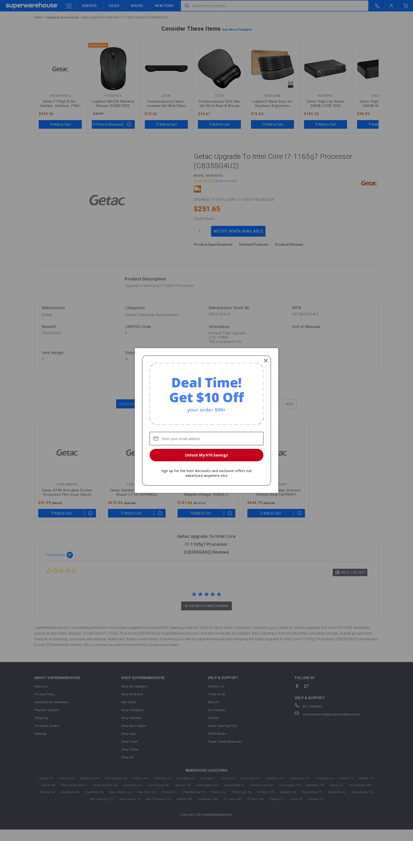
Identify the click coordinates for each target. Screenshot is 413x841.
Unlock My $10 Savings (206, 455)
